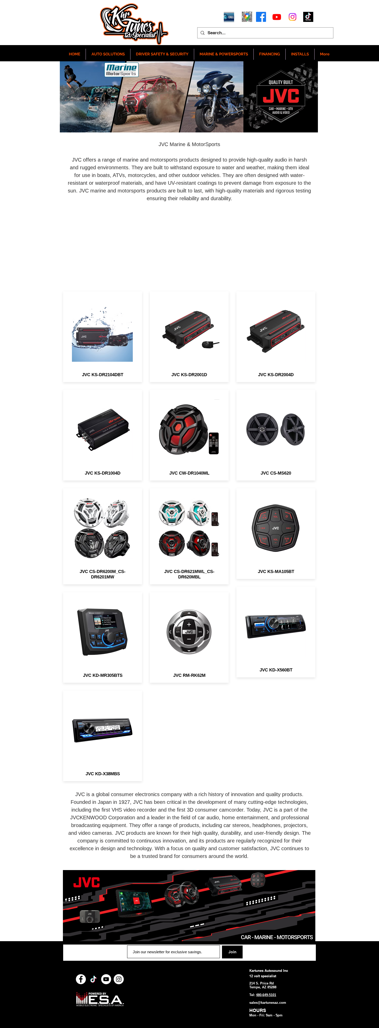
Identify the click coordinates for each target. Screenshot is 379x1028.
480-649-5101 (266, 995)
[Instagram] (292, 17)
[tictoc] (308, 17)
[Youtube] (277, 17)
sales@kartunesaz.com (267, 1003)
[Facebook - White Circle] (81, 979)
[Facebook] (261, 17)
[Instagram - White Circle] (119, 979)
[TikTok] (93, 979)
